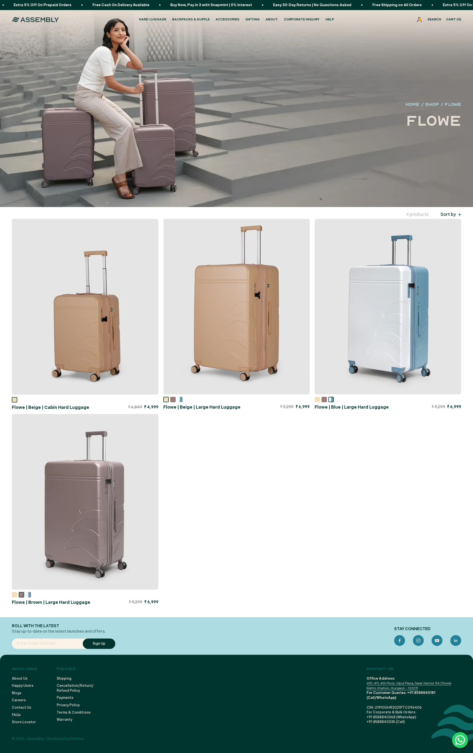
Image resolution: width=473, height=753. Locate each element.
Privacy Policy (68, 705)
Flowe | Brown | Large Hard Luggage (51, 602)
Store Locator (24, 722)
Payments (65, 698)
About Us (20, 678)
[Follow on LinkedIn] (455, 640)
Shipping (64, 678)
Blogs (16, 693)
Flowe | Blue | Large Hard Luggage (352, 407)
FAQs (16, 715)
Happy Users (23, 686)
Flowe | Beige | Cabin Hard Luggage (50, 407)
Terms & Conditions (74, 712)
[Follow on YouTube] (437, 640)
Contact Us (21, 707)
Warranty (64, 720)
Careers (19, 700)
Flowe (453, 104)
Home (412, 104)
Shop (432, 104)
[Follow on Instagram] (418, 640)
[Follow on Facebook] (399, 640)
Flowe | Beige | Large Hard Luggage (201, 407)
